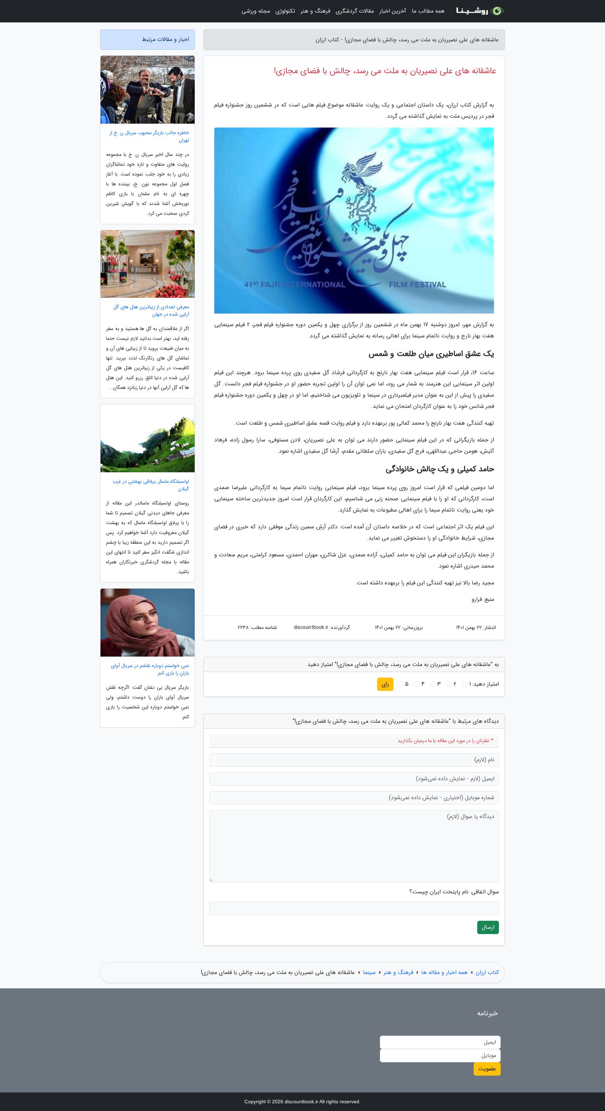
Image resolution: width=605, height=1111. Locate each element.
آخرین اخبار (393, 11)
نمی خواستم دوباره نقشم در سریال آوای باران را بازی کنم (150, 669)
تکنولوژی (285, 11)
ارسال (488, 927)
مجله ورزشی (256, 11)
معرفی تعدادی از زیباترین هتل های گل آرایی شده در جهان (151, 310)
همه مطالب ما (428, 11)
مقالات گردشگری (355, 11)
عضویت (487, 1068)
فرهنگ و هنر (315, 11)
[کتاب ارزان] (479, 11)
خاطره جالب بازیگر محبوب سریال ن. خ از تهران (149, 136)
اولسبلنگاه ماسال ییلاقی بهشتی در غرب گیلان (151, 485)
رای (385, 684)
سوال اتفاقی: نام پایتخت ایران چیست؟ (454, 892)
